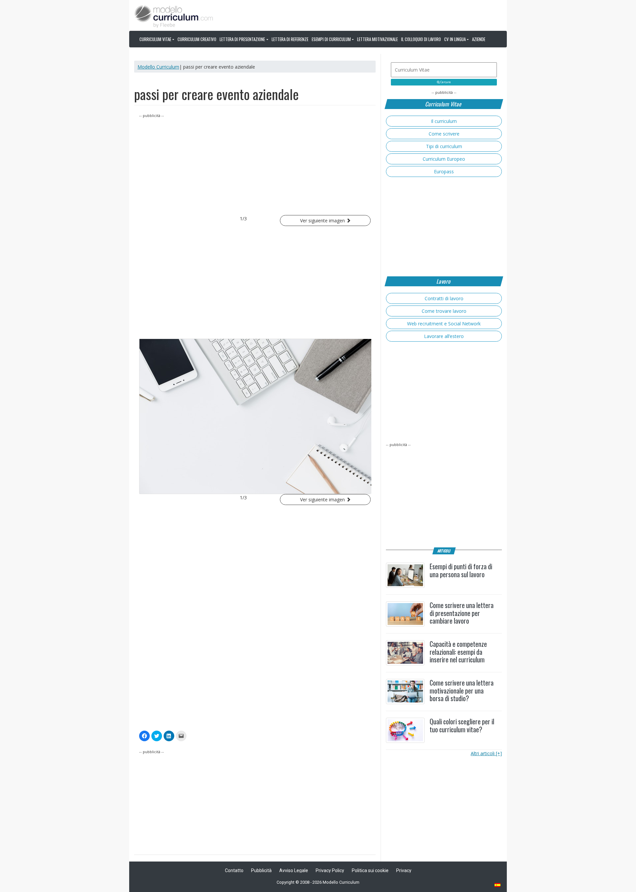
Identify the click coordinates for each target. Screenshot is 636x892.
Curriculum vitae (155, 39)
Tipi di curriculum (444, 146)
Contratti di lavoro (444, 298)
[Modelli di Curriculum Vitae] (498, 885)
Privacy (403, 870)
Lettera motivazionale (377, 39)
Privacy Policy (330, 870)
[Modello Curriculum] (173, 15)
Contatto (234, 870)
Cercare (445, 82)
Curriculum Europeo (444, 159)
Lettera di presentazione (242, 39)
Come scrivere (444, 134)
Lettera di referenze (290, 39)
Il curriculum (444, 121)
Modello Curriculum (158, 67)
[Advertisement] (255, 165)
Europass (444, 171)
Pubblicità (261, 870)
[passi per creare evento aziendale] (254, 416)
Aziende (478, 39)
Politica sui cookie (370, 870)
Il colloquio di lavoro (421, 39)
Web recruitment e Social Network (444, 323)
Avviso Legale (293, 870)
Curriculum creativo (197, 39)
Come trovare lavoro (444, 311)
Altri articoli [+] (486, 753)
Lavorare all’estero (444, 336)
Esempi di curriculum (331, 39)
